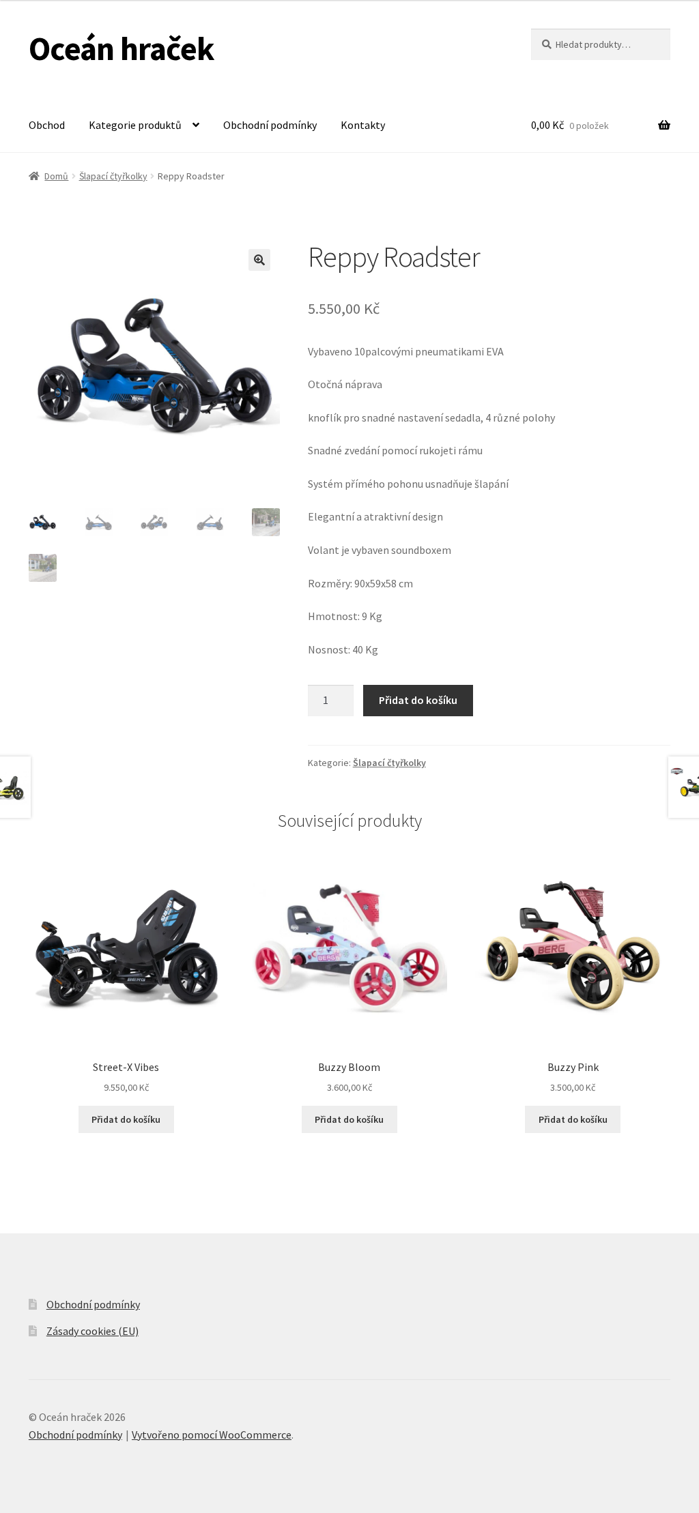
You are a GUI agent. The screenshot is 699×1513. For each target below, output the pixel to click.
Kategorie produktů (135, 125)
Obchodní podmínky (270, 125)
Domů (56, 176)
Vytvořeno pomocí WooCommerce (211, 1434)
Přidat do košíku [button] (125, 1119)
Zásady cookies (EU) (92, 1331)
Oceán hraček (121, 48)
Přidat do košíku (418, 700)
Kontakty (363, 125)
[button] (259, 260)
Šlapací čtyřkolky (113, 176)
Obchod (47, 125)
